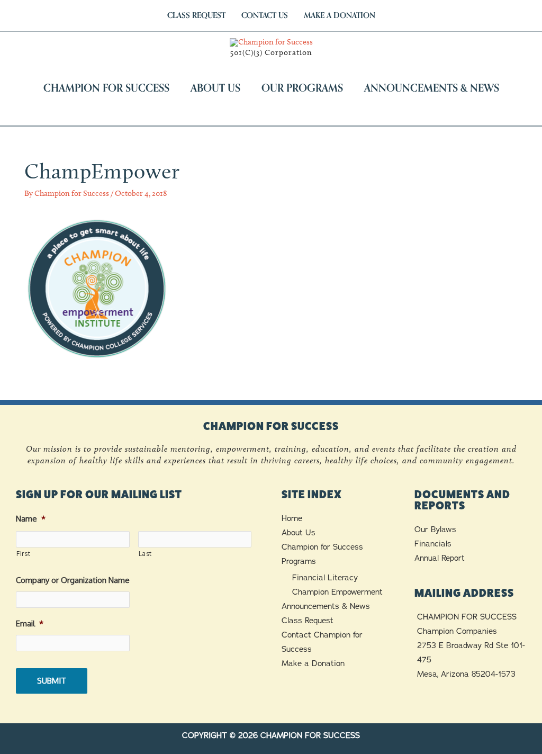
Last (145, 553)
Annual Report (439, 558)
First (23, 553)
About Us (298, 532)
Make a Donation (313, 663)
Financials (432, 543)
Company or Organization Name (73, 580)
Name (31, 519)
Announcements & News (326, 606)
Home (292, 518)
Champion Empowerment (337, 592)
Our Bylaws (435, 529)
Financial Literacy (325, 577)
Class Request (307, 620)
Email (29, 623)
